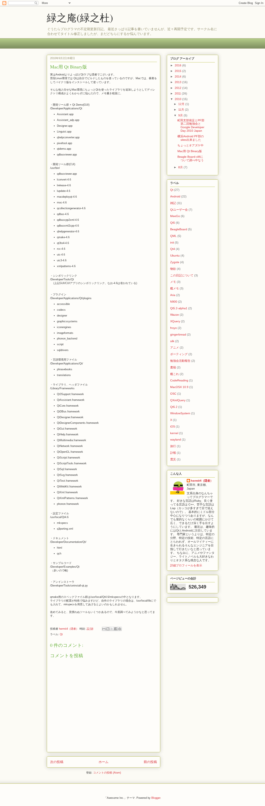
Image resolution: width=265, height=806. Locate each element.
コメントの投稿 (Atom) (107, 772)
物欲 (173, 268)
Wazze (174, 314)
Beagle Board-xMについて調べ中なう (190, 158)
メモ (173, 281)
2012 (178, 88)
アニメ (174, 347)
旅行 (173, 446)
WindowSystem (180, 413)
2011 (178, 93)
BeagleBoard (178, 229)
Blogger (155, 797)
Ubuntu (175, 255)
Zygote (174, 262)
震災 (173, 459)
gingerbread (178, 334)
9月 (181, 115)
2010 (178, 99)
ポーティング (179, 354)
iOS (172, 426)
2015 (178, 71)
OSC (173, 393)
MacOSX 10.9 (179, 387)
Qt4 (172, 249)
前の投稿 (150, 762)
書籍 (173, 367)
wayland (175, 439)
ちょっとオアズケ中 (190, 145)
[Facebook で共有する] (116, 629)
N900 (173, 301)
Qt (61, 634)
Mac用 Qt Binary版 (189, 151)
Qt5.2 (173, 406)
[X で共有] (112, 629)
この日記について (181, 275)
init (172, 242)
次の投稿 (56, 762)
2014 (178, 76)
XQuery (175, 321)
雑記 (173, 203)
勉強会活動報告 (180, 360)
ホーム (103, 762)
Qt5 (172, 222)
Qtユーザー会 (179, 209)
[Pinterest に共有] (120, 629)
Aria (172, 295)
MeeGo (175, 216)
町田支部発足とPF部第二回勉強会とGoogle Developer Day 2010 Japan (190, 125)
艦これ (174, 374)
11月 (181, 109)
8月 (181, 167)
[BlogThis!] (108, 629)
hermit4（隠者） (202, 480)
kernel (174, 433)
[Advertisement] (122, 46)
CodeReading (179, 380)
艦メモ (174, 288)
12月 (181, 104)
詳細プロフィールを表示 (186, 565)
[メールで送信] (104, 629)
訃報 (173, 452)
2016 (178, 65)
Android (175, 196)
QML (173, 236)
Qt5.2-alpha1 (178, 308)
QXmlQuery (178, 400)
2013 (178, 82)
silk (172, 341)
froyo (173, 328)
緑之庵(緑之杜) (80, 17)
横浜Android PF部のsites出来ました (190, 138)
